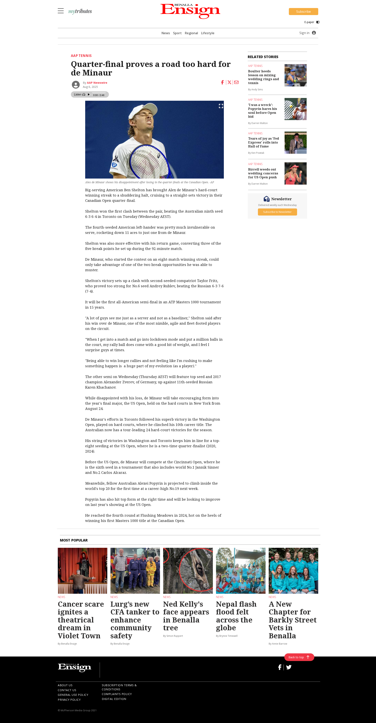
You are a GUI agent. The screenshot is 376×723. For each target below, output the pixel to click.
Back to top (296, 657)
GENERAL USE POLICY (73, 695)
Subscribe (303, 11)
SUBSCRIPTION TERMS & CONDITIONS (119, 687)
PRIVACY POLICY (69, 699)
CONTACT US (67, 690)
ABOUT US (65, 685)
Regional (191, 33)
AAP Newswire (97, 82)
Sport (177, 33)
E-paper (309, 22)
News (166, 33)
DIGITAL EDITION (114, 699)
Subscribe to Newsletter (277, 212)
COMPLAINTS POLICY (117, 694)
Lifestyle (207, 33)
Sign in (304, 33)
